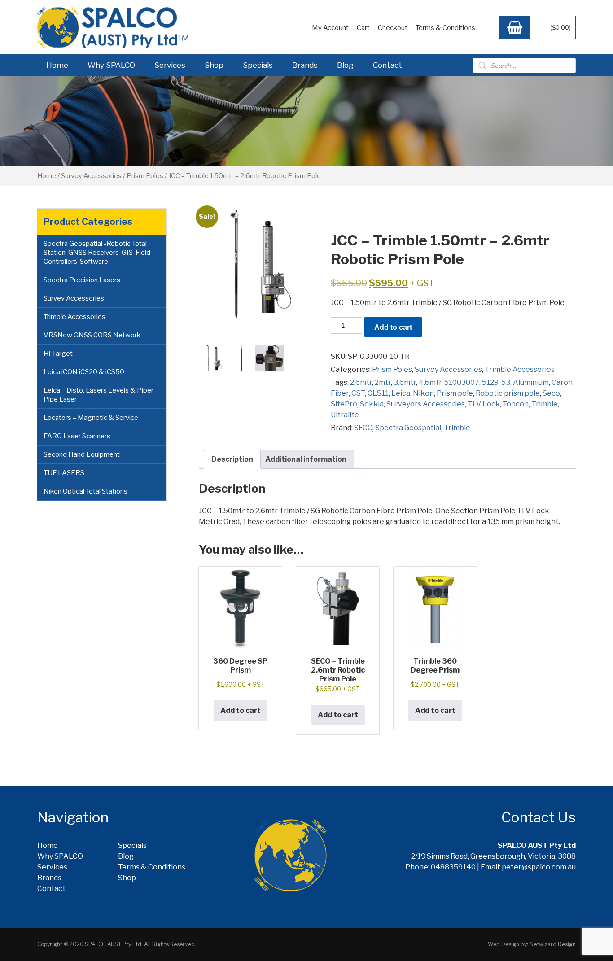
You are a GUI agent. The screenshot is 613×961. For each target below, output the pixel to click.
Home (57, 65)
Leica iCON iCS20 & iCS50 (84, 372)
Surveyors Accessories (425, 404)
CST (358, 393)
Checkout (392, 28)
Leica (400, 393)
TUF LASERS (64, 473)
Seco (551, 393)
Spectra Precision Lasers (82, 280)
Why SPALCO (111, 65)
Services (169, 65)
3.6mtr (405, 382)
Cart (363, 28)
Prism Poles (145, 176)
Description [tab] (232, 459)
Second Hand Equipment (82, 454)
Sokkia (372, 404)
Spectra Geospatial (408, 428)
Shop (214, 65)
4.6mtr (430, 382)
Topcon (516, 404)
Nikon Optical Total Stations (85, 491)
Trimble (544, 404)
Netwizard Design (553, 944)
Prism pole (455, 393)
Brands (305, 65)
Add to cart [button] (240, 710)
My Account (330, 28)
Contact (387, 65)
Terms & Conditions (445, 28)
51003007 (461, 382)
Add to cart (393, 327)
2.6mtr (361, 382)
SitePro (344, 404)
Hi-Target (58, 353)
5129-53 (496, 382)
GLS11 (378, 393)
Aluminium (531, 382)
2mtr (383, 382)
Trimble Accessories (74, 317)
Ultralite (345, 415)
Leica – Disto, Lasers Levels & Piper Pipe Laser (98, 394)
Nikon (423, 393)
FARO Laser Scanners (77, 436)
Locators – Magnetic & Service (91, 418)
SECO (363, 428)
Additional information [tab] (305, 459)
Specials (258, 65)
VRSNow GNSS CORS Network (92, 335)
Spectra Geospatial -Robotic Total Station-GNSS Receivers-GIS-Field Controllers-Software (97, 253)
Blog (345, 65)
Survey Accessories (91, 176)
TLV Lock (484, 404)
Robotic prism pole (508, 393)
